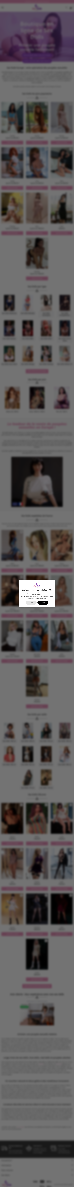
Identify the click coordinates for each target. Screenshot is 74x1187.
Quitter (31, 602)
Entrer (43, 602)
